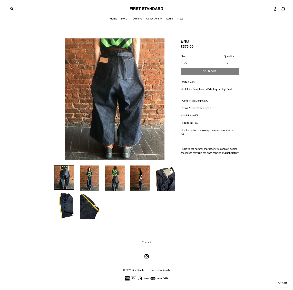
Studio (169, 18)
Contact (146, 242)
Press (180, 18)
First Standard (139, 270)
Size (183, 56)
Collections (154, 18)
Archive (137, 18)
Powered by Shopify (160, 270)
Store (126, 18)
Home (113, 18)
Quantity (229, 56)
